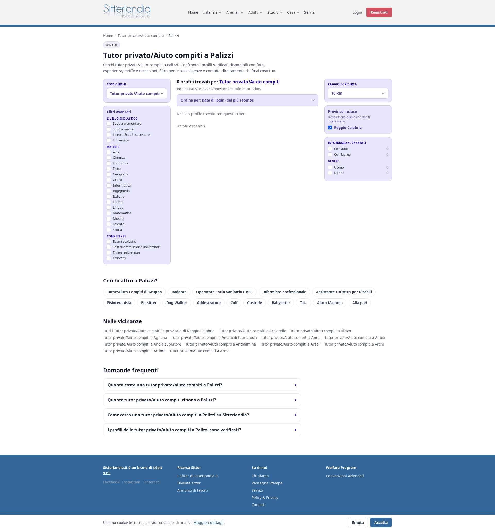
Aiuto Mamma (330, 302)
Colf (233, 302)
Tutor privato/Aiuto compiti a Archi (354, 344)
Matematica (122, 213)
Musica (118, 218)
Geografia (120, 174)
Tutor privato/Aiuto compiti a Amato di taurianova (214, 337)
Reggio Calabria (348, 127)
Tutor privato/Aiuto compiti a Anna (290, 337)
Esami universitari (126, 252)
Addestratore (209, 302)
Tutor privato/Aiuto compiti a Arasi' (290, 344)
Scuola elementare (127, 123)
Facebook (111, 481)
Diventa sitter (189, 483)
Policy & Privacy (265, 497)
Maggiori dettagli (208, 522)
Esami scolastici (124, 241)
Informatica (122, 185)
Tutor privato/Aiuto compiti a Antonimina (220, 344)
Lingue (118, 207)
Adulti (253, 12)
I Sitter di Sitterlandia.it (197, 475)
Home (193, 12)
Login (357, 12)
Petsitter (148, 302)
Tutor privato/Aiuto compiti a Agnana (135, 337)
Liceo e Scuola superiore (131, 134)
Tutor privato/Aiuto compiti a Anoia (355, 337)
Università (121, 140)
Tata (303, 302)
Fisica (117, 168)
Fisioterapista (119, 302)
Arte (116, 152)
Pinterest (151, 481)
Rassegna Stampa (267, 483)
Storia (117, 229)
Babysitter (281, 302)
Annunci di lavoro (192, 490)
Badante (179, 291)
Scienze (118, 224)
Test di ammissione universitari (136, 247)
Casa (291, 12)
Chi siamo (260, 475)
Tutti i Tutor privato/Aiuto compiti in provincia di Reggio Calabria (159, 330)
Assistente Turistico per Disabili (344, 291)
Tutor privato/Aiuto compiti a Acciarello (252, 330)
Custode (254, 302)
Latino (118, 201)
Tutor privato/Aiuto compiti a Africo (320, 330)
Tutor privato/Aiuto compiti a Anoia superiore (142, 344)
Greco (117, 179)
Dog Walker (176, 302)
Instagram (131, 481)
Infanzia (210, 12)
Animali (233, 12)
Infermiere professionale (284, 291)
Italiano (119, 196)
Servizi (310, 12)
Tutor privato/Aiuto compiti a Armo (199, 350)
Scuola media (123, 129)
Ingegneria (121, 190)
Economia (120, 163)
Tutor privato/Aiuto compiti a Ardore (134, 350)
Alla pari (359, 302)
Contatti (258, 504)
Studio (272, 12)
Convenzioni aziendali (345, 475)
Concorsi (119, 258)
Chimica (119, 157)
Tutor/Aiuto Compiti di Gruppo (134, 291)
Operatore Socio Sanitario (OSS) (224, 291)
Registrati (379, 12)
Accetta (381, 522)
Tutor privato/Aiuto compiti (141, 35)
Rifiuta (358, 522)
